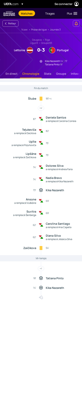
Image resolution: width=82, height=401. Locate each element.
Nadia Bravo (54, 178)
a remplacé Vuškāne (25, 203)
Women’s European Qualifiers (9, 13)
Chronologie (30, 73)
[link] (26, 13)
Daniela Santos (56, 117)
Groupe (61, 73)
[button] (71, 13)
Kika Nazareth (55, 190)
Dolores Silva (54, 166)
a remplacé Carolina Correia (61, 121)
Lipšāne (31, 154)
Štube (32, 98)
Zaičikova (29, 248)
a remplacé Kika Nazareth (59, 181)
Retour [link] (12, 23)
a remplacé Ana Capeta (58, 227)
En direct (12, 73)
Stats (47, 73)
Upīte (32, 141)
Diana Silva (53, 235)
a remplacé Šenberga (24, 215)
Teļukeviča (29, 129)
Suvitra (31, 211)
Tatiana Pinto (55, 278)
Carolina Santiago (58, 224)
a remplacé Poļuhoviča (24, 145)
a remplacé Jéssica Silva (59, 239)
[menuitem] (29, 13)
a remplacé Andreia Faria (59, 169)
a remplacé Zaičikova (24, 157)
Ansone (31, 199)
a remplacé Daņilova (25, 133)
